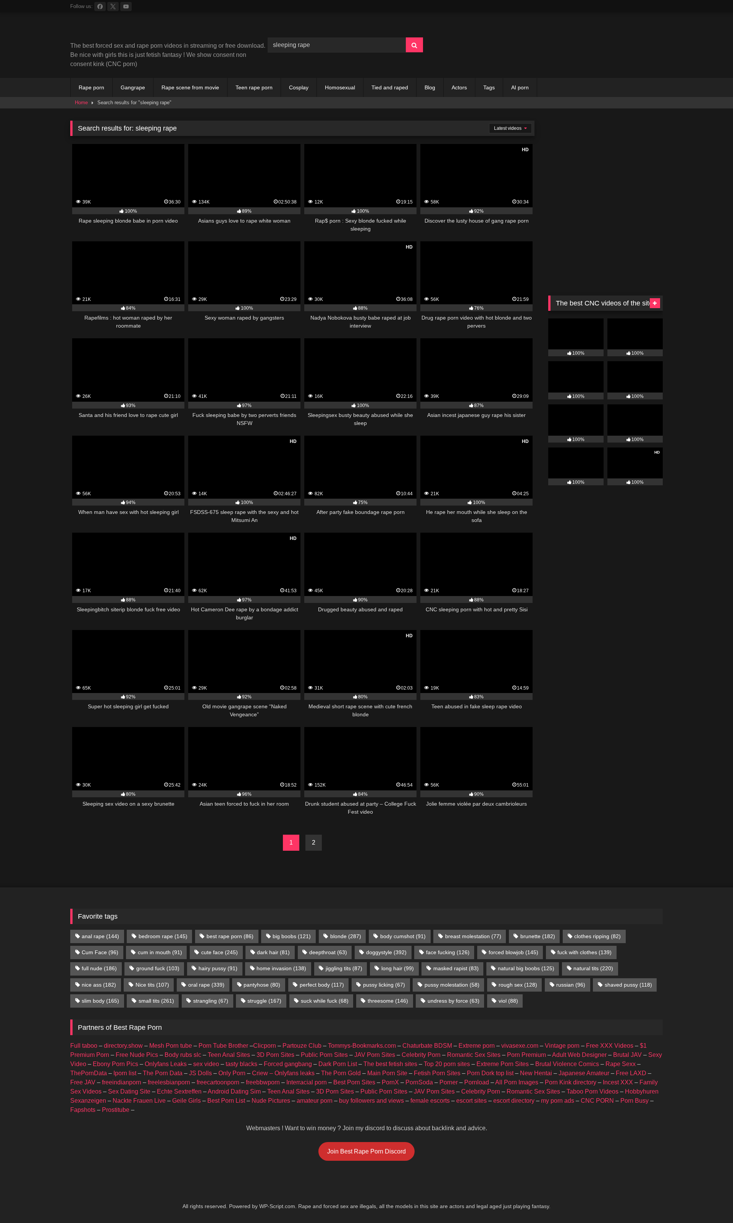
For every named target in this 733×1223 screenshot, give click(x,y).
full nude (99, 968)
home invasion (281, 968)
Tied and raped (389, 87)
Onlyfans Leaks (166, 1064)
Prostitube (115, 1110)
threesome (388, 1001)
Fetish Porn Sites (437, 1073)
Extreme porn (477, 1045)
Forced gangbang (288, 1064)
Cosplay (298, 87)
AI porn (520, 87)
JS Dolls (200, 1073)
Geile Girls (186, 1100)
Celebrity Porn (421, 1055)
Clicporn (264, 1045)
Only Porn (231, 1073)
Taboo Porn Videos (592, 1091)
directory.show (123, 1045)
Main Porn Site (387, 1073)
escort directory (513, 1100)
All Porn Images (516, 1082)
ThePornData (88, 1073)
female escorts (430, 1100)
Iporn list (124, 1073)
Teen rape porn (254, 87)
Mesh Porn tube (170, 1045)
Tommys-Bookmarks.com (362, 1045)
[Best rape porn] (133, 30)
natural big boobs (526, 968)
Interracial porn (306, 1082)
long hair (397, 968)
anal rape (100, 936)
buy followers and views (371, 1100)
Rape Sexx (620, 1064)
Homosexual (340, 87)
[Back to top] (709, 1200)
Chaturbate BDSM (427, 1045)
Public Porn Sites (324, 1055)
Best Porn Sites (354, 1082)
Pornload (476, 1082)
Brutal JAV (627, 1055)
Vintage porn (562, 1045)
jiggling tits (344, 968)
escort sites (471, 1100)
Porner (448, 1082)
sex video (206, 1064)
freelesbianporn (169, 1082)
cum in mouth (160, 952)
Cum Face (100, 952)
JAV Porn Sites (374, 1055)
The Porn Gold (341, 1073)
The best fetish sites (390, 1064)
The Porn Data (162, 1073)
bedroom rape (163, 936)
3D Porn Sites (275, 1055)
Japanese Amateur (584, 1073)
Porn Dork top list (490, 1073)
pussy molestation (452, 985)
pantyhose (262, 985)
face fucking (448, 952)
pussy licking (384, 985)
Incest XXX (618, 1082)
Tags (489, 87)
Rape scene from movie (190, 87)
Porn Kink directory (570, 1082)
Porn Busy (634, 1100)
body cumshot (403, 936)
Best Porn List (226, 1100)
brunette (537, 936)
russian (570, 985)
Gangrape (133, 87)
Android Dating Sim (234, 1091)
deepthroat (328, 952)
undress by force (454, 1001)
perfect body (322, 985)
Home (81, 102)
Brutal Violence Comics (567, 1064)
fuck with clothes (584, 952)
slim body (100, 1001)
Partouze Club (302, 1045)
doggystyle (386, 952)
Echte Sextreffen (179, 1091)
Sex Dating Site (129, 1091)
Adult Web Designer (579, 1055)
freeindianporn (121, 1082)
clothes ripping (597, 936)
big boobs (292, 936)
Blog (430, 87)
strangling (210, 1001)
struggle (264, 1001)
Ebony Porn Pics (115, 1064)
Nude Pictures (271, 1100)
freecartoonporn (218, 1082)
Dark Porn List (337, 1064)
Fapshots (82, 1110)
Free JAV (82, 1082)
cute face (219, 952)
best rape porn (230, 936)
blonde (345, 936)
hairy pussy (218, 968)
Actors (459, 87)
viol (508, 1001)
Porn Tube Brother (223, 1045)
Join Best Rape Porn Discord (366, 1151)
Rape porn (91, 87)
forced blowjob (513, 952)
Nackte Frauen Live (139, 1100)
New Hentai (536, 1073)
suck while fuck (325, 1001)
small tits (156, 1001)
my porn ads (557, 1100)
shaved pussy (628, 985)
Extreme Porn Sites (502, 1064)
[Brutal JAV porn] (605, 61)
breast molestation (473, 936)
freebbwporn (263, 1082)
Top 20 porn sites (447, 1064)
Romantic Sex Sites (474, 1055)
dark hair (273, 952)
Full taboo (83, 1045)
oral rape (206, 985)
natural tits (593, 968)
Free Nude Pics (137, 1055)
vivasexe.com (519, 1045)
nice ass (99, 985)
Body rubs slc (183, 1055)
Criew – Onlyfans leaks (283, 1073)
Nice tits (152, 985)
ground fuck (157, 968)
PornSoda (419, 1082)
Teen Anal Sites (229, 1055)
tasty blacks (241, 1064)
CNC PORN (597, 1100)
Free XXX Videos (609, 1045)
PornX (390, 1082)
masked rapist (456, 968)
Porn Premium (526, 1055)
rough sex (518, 985)
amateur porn (315, 1100)
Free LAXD (631, 1073)
